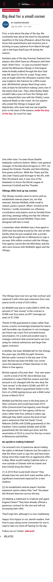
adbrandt (29, 531)
